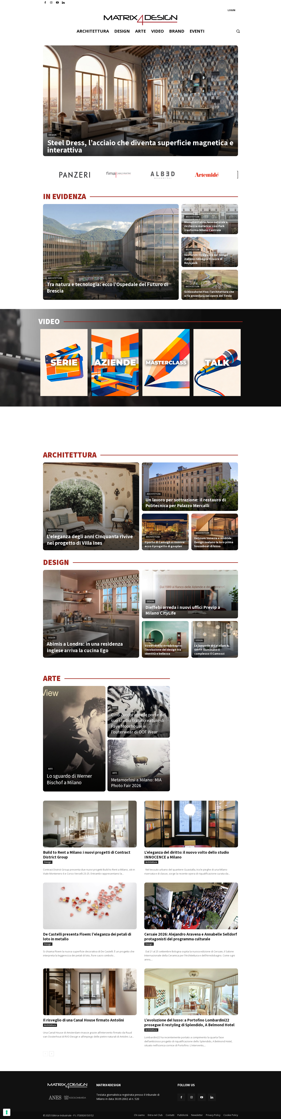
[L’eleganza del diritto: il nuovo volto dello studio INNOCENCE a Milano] (191, 824)
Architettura (55, 278)
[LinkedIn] (63, 3)
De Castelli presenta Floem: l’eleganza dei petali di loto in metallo (87, 937)
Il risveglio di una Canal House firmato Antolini (83, 1020)
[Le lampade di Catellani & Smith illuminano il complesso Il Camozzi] (214, 639)
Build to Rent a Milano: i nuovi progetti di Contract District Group (86, 855)
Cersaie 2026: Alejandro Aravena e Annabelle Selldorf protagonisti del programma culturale (190, 937)
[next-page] (51, 1053)
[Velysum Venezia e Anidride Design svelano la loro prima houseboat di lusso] (214, 532)
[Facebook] (45, 3)
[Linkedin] (212, 1097)
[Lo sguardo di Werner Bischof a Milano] (74, 738)
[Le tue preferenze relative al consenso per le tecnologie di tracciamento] (6, 1112)
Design (52, 135)
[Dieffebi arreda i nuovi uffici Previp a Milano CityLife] (190, 594)
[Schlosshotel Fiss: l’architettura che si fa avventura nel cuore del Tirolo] (209, 285)
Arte (50, 769)
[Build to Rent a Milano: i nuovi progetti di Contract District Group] (90, 824)
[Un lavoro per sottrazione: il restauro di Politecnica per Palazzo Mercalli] (190, 486)
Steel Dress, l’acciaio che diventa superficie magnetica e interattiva (140, 146)
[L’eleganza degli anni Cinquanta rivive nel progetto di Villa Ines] (91, 506)
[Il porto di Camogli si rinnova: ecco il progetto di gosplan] (165, 532)
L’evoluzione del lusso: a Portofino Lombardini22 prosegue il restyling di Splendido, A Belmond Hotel (189, 1022)
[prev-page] (45, 1053)
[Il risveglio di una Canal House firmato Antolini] (90, 991)
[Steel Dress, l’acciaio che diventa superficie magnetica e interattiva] (140, 100)
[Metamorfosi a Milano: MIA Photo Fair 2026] (138, 765)
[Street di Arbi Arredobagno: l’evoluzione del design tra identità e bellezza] (165, 639)
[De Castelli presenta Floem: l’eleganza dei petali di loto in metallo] (90, 906)
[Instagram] (51, 3)
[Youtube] (57, 3)
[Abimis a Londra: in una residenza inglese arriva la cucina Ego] (91, 614)
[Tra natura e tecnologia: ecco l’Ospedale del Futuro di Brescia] (111, 252)
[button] (238, 31)
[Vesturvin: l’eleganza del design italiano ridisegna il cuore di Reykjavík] (209, 252)
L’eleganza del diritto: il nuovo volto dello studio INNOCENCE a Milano (186, 855)
